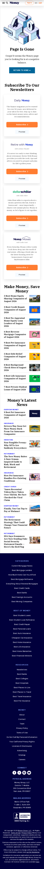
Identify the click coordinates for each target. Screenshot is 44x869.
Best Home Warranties (22, 651)
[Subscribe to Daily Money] (22, 115)
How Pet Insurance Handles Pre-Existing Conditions (15, 478)
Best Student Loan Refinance (22, 620)
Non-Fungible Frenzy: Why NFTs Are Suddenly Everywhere (15, 445)
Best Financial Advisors (22, 656)
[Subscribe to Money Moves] (22, 255)
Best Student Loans (22, 615)
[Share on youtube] (29, 773)
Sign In (29, 3)
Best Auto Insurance (22, 633)
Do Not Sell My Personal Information (22, 737)
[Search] (7, 3)
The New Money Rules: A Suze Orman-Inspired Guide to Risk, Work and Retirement (15, 461)
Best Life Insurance (22, 647)
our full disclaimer (32, 852)
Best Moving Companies (22, 601)
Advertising (22, 751)
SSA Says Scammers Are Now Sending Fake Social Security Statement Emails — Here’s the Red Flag (15, 541)
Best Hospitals (22, 683)
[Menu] (4, 3)
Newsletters (22, 670)
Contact (22, 719)
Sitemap (22, 755)
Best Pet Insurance (22, 701)
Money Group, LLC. (25, 830)
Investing (8, 440)
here (37, 862)
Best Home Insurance (22, 642)
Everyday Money (11, 409)
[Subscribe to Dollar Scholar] (22, 208)
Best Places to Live (22, 687)
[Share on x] (19, 773)
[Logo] (14, 3)
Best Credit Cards (22, 588)
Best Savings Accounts (22, 597)
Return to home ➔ (22, 70)
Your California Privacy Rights (22, 742)
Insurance (9, 423)
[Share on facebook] (14, 773)
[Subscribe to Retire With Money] (22, 161)
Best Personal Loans (22, 629)
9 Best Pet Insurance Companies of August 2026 (15, 345)
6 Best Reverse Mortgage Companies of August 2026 (15, 334)
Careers (22, 759)
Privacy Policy (22, 728)
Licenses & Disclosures (22, 746)
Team (22, 724)
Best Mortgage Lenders (22, 570)
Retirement (9, 454)
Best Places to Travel (22, 692)
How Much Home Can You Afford (22, 575)
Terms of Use (22, 733)
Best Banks (22, 593)
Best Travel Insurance (22, 696)
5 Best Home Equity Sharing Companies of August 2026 (15, 298)
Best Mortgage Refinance (22, 579)
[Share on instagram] (24, 773)
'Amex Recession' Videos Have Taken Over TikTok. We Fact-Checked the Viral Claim (15, 494)
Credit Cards (10, 487)
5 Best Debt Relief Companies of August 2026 (15, 356)
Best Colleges (22, 679)
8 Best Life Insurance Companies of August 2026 (15, 378)
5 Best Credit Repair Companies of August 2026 (15, 310)
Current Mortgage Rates (22, 566)
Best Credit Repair (22, 624)
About (22, 715)
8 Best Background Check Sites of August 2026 (15, 367)
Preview (22, 132)
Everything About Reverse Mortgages (22, 584)
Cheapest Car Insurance (22, 638)
